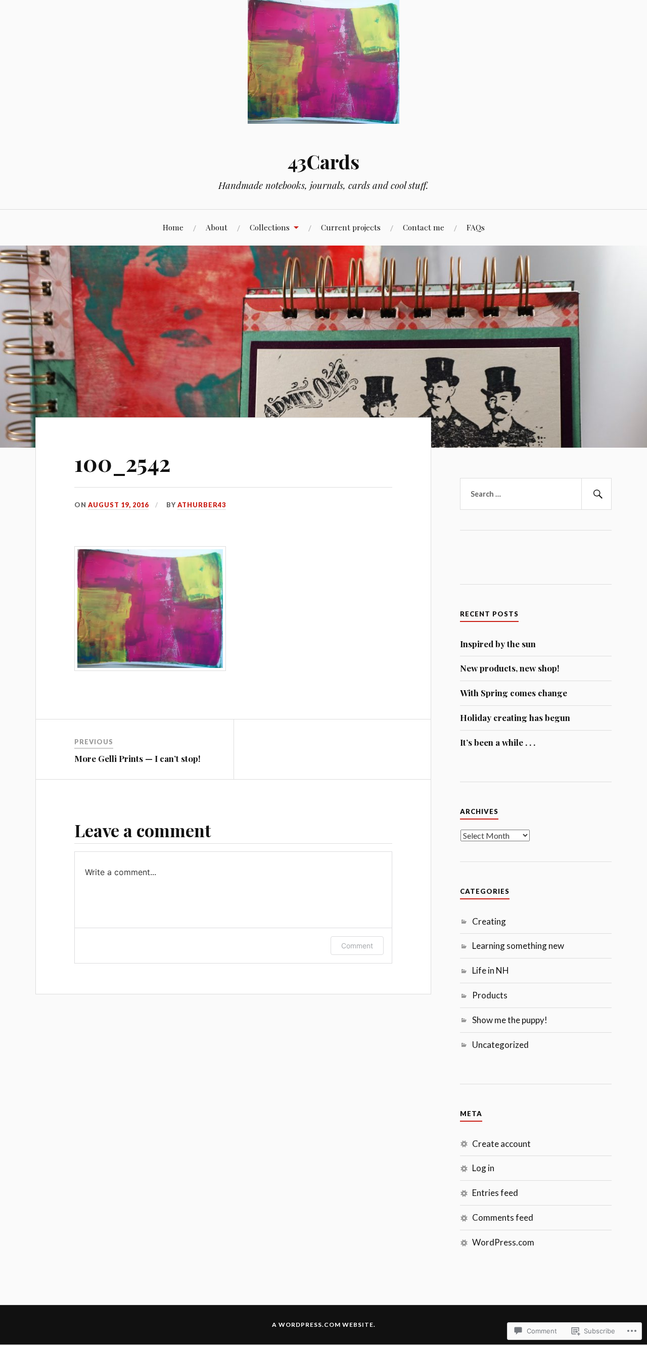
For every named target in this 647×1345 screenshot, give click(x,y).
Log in (483, 1168)
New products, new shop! (510, 668)
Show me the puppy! (509, 1020)
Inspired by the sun (498, 643)
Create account (501, 1143)
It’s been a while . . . (497, 742)
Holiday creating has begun (515, 717)
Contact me (423, 227)
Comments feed (502, 1217)
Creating (489, 921)
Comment (357, 945)
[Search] (596, 494)
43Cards (323, 161)
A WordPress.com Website (323, 1324)
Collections (270, 227)
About (216, 227)
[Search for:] (536, 494)
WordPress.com (503, 1242)
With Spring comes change (513, 692)
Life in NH (490, 970)
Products (489, 995)
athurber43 (201, 505)
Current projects (351, 227)
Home (173, 227)
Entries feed (495, 1192)
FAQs (476, 227)
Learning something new (518, 945)
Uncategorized (500, 1044)
